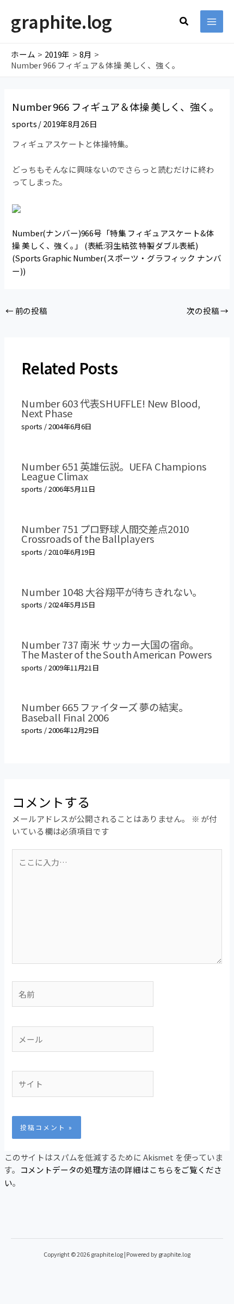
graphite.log (61, 21)
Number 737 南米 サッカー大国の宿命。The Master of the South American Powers (116, 649)
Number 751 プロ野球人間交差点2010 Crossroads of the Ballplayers (105, 534)
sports (24, 123)
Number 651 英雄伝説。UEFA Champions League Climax (113, 471)
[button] (184, 22)
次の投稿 (208, 310)
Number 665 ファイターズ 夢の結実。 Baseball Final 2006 (104, 712)
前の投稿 (26, 310)
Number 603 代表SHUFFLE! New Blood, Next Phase (110, 408)
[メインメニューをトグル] (211, 21)
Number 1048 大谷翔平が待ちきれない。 (111, 592)
